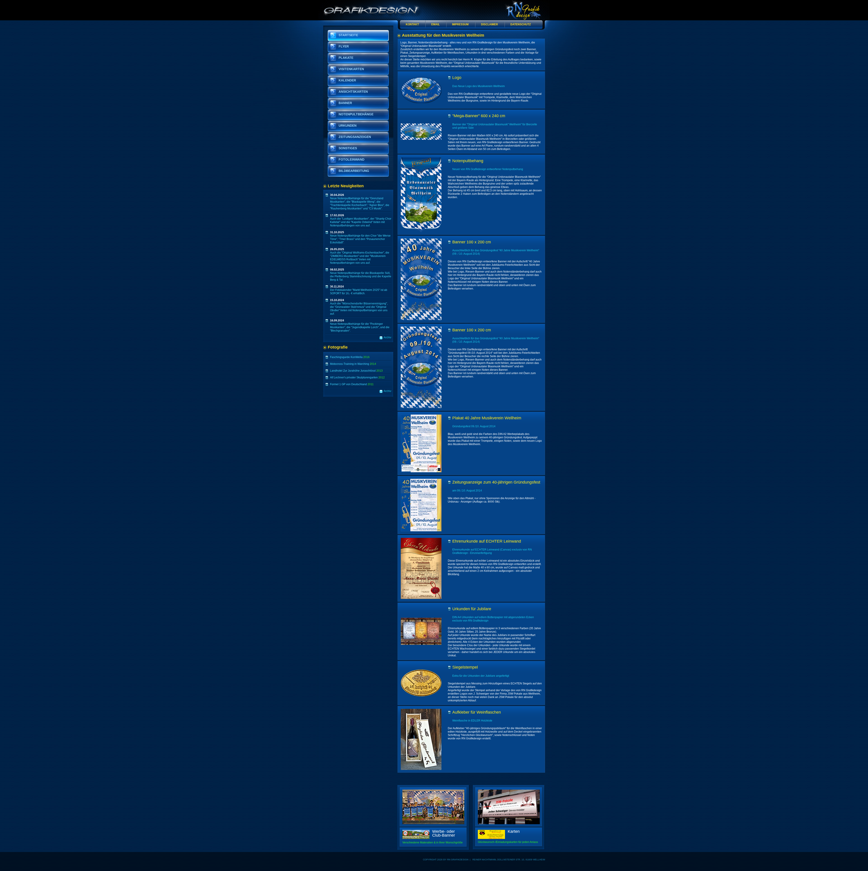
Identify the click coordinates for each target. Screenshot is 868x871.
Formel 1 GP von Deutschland (352, 384)
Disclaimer (489, 24)
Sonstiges (348, 148)
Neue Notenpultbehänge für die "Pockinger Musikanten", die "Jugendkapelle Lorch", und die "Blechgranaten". (359, 325)
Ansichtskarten (353, 91)
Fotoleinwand (351, 159)
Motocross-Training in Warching (353, 363)
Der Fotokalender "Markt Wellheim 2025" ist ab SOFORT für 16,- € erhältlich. (358, 290)
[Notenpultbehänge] (433, 791)
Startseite (348, 35)
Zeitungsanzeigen (355, 137)
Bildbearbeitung (354, 171)
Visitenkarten (351, 69)
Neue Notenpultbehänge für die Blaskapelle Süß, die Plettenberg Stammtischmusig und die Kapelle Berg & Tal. (360, 274)
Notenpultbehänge (356, 114)
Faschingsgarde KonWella (350, 357)
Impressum (460, 24)
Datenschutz (520, 24)
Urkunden (347, 125)
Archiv (387, 337)
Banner (345, 103)
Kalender (347, 80)
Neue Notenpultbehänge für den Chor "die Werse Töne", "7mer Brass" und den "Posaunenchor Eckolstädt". (360, 237)
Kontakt (412, 24)
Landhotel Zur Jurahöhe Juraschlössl (356, 370)
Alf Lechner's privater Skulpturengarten (357, 377)
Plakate (346, 57)
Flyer (344, 46)
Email (435, 24)
